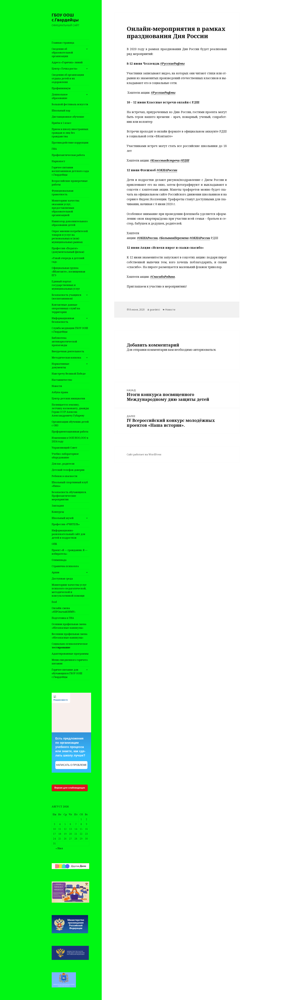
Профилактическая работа (68, 155)
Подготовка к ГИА (63, 618)
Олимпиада (59, 560)
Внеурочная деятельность (68, 351)
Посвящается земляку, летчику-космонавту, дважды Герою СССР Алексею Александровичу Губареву (70, 410)
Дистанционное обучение (68, 116)
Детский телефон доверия (68, 470)
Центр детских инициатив (68, 398)
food (54, 602)
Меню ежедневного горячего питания (70, 661)
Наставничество (62, 379)
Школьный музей (63, 518)
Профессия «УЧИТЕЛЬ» (66, 524)
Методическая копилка (66, 357)
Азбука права (60, 392)
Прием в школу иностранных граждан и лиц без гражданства (70, 132)
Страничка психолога (65, 566)
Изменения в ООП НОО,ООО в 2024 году (70, 439)
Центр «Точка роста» (64, 68)
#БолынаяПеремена (174, 238)
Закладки (58, 505)
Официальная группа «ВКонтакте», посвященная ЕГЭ (68, 271)
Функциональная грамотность (62, 192)
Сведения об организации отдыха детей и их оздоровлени (68, 78)
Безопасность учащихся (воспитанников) (66, 296)
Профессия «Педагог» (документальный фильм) (68, 250)
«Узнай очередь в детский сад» (68, 259)
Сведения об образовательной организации (62, 52)
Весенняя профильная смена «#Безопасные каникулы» (69, 635)
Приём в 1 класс (61, 123)
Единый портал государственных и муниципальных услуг (66, 285)
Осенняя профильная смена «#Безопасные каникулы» (69, 625)
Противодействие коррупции (70, 142)
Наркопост (58, 161)
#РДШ (184, 160)
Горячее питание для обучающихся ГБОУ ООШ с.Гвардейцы (67, 673)
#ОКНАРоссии (167, 170)
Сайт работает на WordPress (144, 454)
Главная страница (63, 42)
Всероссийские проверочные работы (70, 182)
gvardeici (155, 309)
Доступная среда (62, 578)
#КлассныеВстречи (165, 160)
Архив (55, 572)
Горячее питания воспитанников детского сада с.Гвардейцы (70, 171)
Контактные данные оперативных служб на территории (66, 308)
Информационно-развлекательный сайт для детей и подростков (68, 534)
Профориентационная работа (70, 431)
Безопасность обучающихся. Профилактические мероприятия (69, 495)
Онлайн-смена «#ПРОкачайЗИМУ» (63, 609)
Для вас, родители (63, 463)
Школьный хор (61, 110)
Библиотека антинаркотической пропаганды (64, 341)
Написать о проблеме (71, 765)
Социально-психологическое (70, 645)
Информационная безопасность (63, 320)
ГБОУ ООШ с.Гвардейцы (65, 17)
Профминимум (61, 88)
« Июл (59, 848)
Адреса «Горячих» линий (67, 62)
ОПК (54, 544)
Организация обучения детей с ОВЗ (70, 423)
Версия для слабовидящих (69, 787)
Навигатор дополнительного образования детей (70, 223)
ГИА (54, 148)
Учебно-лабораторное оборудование (65, 455)
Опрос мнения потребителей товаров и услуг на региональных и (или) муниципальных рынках (70, 236)
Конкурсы (58, 511)
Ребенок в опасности (64, 476)
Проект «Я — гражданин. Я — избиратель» (69, 551)
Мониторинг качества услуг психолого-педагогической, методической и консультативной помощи (69, 590)
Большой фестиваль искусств (70, 104)
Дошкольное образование (60, 96)
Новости (57, 386)
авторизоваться (204, 350)
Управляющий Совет (64, 447)
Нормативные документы (60, 365)
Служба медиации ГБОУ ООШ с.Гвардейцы (70, 329)
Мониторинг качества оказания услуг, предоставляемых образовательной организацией (65, 208)
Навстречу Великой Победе (69, 373)
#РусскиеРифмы (172, 64)
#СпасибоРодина (162, 277)
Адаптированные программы (70, 653)
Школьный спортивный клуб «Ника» (70, 484)
